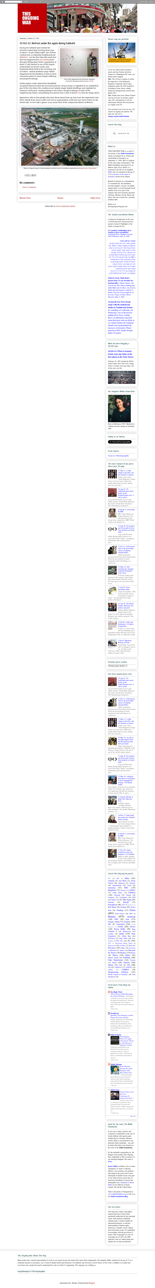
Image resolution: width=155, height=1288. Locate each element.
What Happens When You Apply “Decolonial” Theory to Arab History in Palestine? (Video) (127, 1041)
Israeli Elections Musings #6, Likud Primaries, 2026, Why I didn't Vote (126, 1069)
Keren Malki (119, 928)
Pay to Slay (121, 945)
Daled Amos (115, 1090)
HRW (131, 914)
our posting (45, 60)
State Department (115, 959)
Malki (110, 172)
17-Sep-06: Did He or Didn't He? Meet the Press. (125, 799)
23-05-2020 (113, 273)
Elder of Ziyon (116, 1034)
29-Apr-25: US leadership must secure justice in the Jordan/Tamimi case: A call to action (126, 493)
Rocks (133, 953)
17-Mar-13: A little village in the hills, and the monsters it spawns (126, 472)
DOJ (133, 897)
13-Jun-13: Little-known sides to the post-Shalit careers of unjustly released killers (126, 549)
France (123, 907)
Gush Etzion (119, 913)
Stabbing (126, 957)
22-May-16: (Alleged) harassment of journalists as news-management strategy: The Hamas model (126, 780)
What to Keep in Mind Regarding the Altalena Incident (122, 995)
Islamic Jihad (113, 921)
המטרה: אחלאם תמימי (127, 241)
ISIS (116, 919)
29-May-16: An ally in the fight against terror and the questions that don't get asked (126, 740)
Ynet (91, 81)
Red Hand (132, 948)
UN (109, 967)
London (110, 934)
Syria (114, 962)
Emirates (111, 902)
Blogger (92, 1283)
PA (129, 940)
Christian (117, 895)
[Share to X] (30, 175)
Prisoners (112, 947)
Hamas (112, 916)
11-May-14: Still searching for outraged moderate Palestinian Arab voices (125, 570)
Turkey (110, 964)
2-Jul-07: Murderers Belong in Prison (125, 641)
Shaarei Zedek (113, 957)
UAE (120, 965)
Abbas (126, 878)
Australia (111, 887)
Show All (132, 1116)
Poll (130, 945)
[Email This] (26, 175)
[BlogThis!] (28, 175)
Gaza (132, 910)
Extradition (112, 904)
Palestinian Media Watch (124, 943)
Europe (126, 902)
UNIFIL (110, 970)
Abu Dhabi (122, 881)
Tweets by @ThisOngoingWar (118, 456)
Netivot (25, 57)
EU (121, 899)
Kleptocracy (127, 931)
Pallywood (111, 946)
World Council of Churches (118, 974)
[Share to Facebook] (32, 175)
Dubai (114, 900)
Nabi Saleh (123, 938)
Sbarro (115, 955)
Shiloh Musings (116, 1064)
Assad (129, 885)
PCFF (109, 943)
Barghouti (112, 890)
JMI (109, 924)
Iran (127, 919)
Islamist (127, 921)
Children (131, 892)
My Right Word (116, 992)
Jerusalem (120, 924)
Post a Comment (29, 187)
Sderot (127, 955)
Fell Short (112, 907)
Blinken (123, 890)
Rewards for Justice (117, 950)
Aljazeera (121, 883)
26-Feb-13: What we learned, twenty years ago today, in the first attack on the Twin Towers (120, 354)
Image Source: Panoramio (87, 168)
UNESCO (118, 967)
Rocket (123, 952)
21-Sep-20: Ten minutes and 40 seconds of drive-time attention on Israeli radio (126, 529)
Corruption (123, 897)
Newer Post (25, 198)
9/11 (109, 878)
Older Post (95, 198)
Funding (120, 910)
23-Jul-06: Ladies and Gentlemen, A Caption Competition (125, 624)
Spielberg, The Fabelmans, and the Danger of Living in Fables (122, 1016)
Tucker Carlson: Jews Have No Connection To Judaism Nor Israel (127, 1095)
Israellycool (115, 1013)
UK (128, 964)
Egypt (129, 899)
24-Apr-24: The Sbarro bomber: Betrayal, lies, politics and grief (126, 605)
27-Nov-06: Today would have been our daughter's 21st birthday (126, 852)
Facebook (130, 905)
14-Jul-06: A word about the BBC (126, 510)
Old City (119, 941)
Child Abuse (117, 892)
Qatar (123, 948)
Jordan (120, 926)
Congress (111, 897)
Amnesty (132, 883)
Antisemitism (116, 885)
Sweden (132, 960)
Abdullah (111, 881)
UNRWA (125, 969)
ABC (117, 878)
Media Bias (126, 936)
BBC (126, 887)
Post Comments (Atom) (65, 206)
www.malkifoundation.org (117, 1194)
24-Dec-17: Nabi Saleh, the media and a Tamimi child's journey (126, 817)
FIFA (123, 905)
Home (60, 198)
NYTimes (111, 938)
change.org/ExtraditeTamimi (118, 116)
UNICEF (129, 967)
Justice (132, 926)
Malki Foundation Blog (119, 1196)
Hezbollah (131, 916)
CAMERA (131, 890)
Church (128, 895)
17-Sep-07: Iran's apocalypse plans (124, 588)
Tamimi (126, 962)
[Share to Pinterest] (35, 175)
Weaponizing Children (118, 972)
